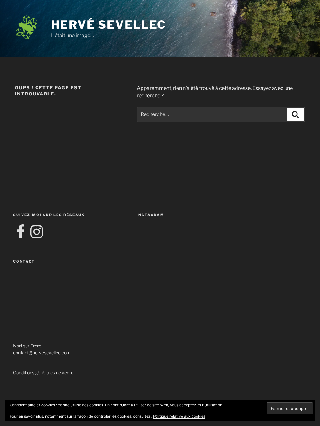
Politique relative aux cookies (179, 416)
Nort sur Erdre (27, 345)
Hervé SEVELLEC (108, 24)
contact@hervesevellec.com (42, 352)
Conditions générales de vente (43, 372)
